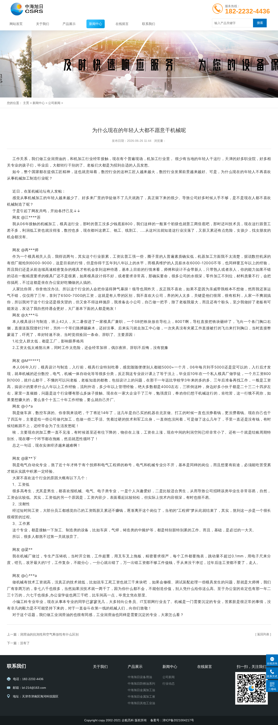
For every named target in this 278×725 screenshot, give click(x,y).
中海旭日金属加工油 (141, 690)
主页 (26, 103)
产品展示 (69, 24)
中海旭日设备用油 (140, 677)
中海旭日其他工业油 (141, 703)
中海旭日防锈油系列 (141, 683)
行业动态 (168, 683)
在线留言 (122, 24)
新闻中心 (95, 24)
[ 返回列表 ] (263, 634)
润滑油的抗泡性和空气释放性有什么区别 (49, 634)
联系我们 (148, 24)
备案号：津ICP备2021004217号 (172, 720)
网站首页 (16, 24)
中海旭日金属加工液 (141, 696)
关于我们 (42, 24)
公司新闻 (54, 103)
